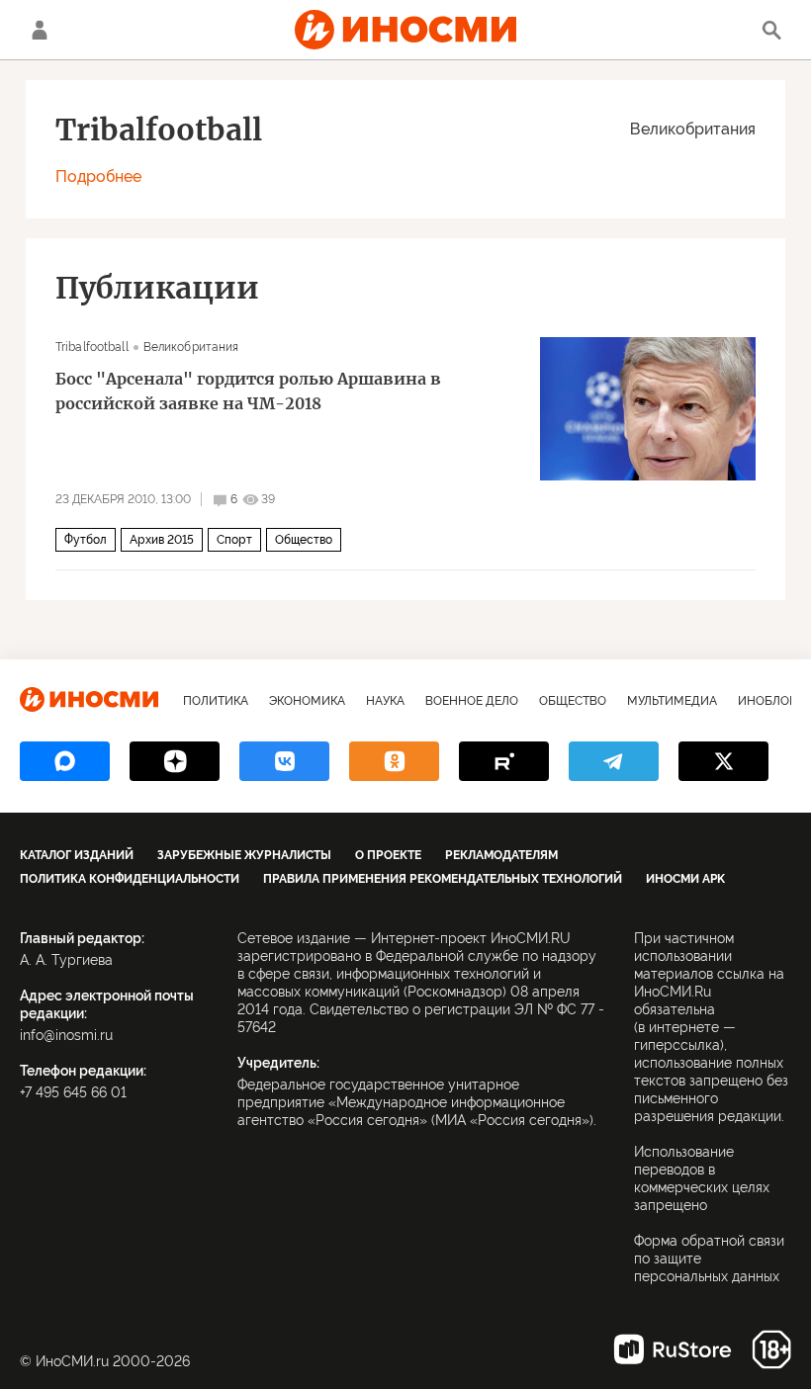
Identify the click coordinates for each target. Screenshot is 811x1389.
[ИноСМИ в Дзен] (175, 761)
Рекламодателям (501, 855)
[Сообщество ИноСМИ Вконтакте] (284, 761)
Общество (303, 540)
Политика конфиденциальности (129, 879)
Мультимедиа (672, 701)
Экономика (307, 701)
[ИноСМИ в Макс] (65, 761)
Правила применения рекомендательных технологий (442, 879)
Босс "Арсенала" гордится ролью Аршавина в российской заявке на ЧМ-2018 (248, 391)
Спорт (234, 540)
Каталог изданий (77, 855)
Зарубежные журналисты (244, 855)
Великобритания (693, 129)
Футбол (85, 540)
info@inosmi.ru (66, 1035)
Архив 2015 (162, 540)
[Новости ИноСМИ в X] (723, 761)
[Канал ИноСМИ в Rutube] (504, 761)
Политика (215, 701)
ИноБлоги (771, 701)
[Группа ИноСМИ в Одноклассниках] (394, 761)
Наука (385, 701)
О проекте (388, 855)
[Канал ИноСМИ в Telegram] (614, 761)
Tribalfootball (92, 347)
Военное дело (471, 701)
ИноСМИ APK (685, 879)
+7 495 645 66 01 (73, 1092)
